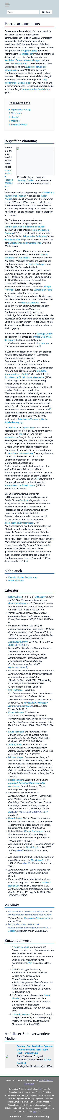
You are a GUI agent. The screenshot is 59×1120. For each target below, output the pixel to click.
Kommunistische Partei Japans (20, 485)
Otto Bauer (40, 596)
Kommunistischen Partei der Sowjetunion (25, 226)
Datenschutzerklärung (37, 1116)
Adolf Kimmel (14, 744)
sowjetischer (26, 53)
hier (28, 1089)
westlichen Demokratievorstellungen (22, 60)
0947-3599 (20, 667)
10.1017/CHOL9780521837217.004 (29, 811)
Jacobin (12, 930)
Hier (40, 1089)
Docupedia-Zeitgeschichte (37, 917)
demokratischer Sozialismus (36, 89)
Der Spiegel (32, 847)
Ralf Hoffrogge (15, 689)
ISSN (11, 644)
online (19, 850)
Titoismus (13, 427)
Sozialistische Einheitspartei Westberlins (24, 377)
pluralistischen (15, 242)
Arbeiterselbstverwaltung (20, 453)
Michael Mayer (15, 757)
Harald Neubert (15, 779)
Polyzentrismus (16, 580)
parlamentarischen (32, 242)
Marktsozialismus (30, 302)
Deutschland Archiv (18, 641)
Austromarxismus (17, 603)
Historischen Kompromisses (19, 522)
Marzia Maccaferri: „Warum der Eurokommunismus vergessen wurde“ (27, 926)
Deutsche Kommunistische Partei (25, 372)
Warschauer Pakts (43, 289)
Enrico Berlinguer (37, 263)
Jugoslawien (27, 427)
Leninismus (43, 343)
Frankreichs (24, 257)
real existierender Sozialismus (26, 81)
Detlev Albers (15, 596)
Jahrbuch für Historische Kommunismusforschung (28, 704)
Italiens (44, 254)
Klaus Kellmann (16, 712)
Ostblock (23, 500)
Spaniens (9, 257)
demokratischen (12, 239)
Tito (20, 433)
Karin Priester (15, 818)
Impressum (16, 1116)
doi (9, 811)
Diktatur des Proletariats (35, 236)
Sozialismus (21, 63)
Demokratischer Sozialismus (22, 577)
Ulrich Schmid (21, 946)
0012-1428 (20, 644)
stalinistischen (11, 437)
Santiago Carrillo (25, 180)
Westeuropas (9, 184)
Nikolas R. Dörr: (30, 913)
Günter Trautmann (33, 830)
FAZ (29, 962)
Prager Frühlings (29, 50)
